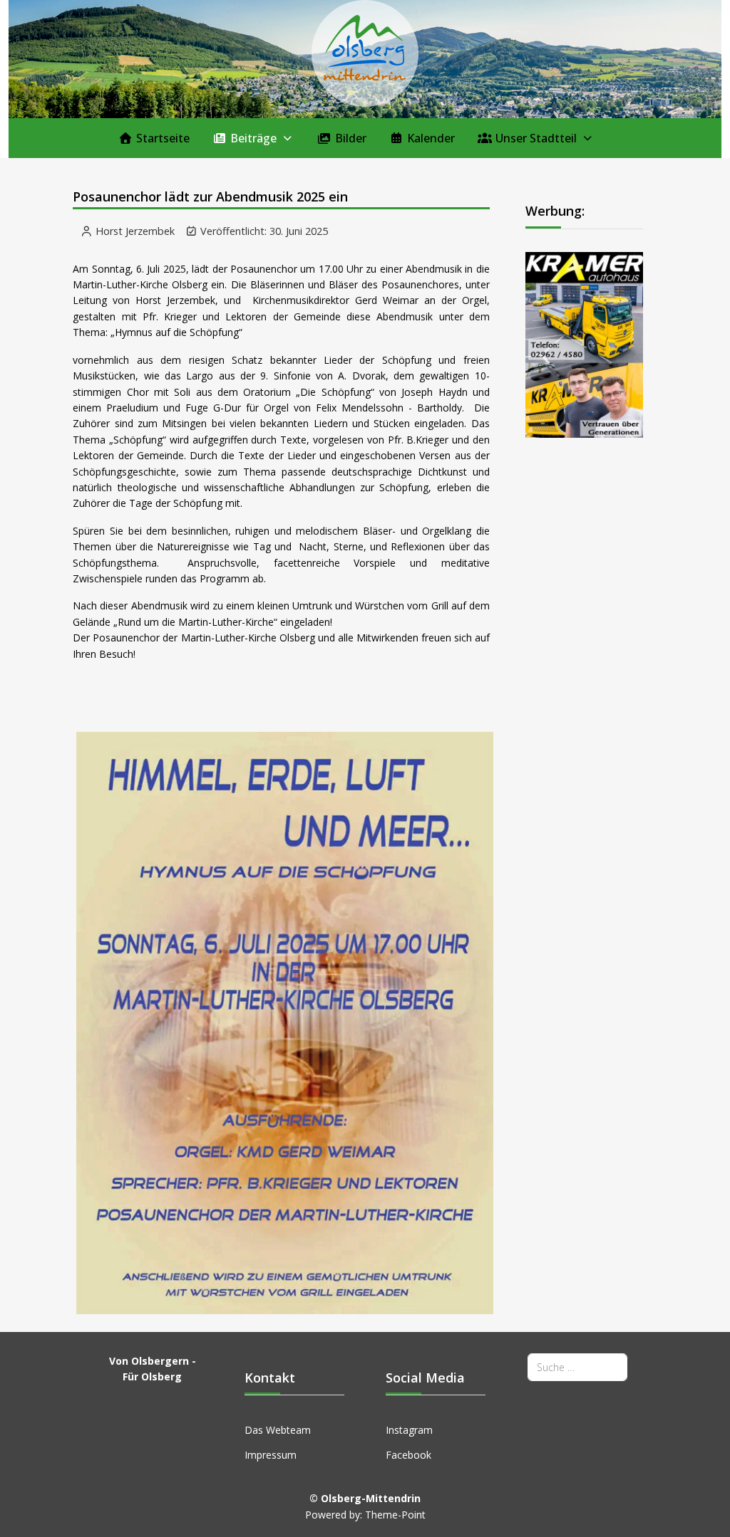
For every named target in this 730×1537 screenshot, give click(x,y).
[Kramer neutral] (584, 343)
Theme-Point (395, 1514)
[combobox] (577, 1367)
